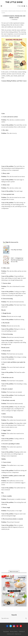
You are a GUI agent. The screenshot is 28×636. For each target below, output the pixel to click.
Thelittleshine (14, 19)
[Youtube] (24, 6)
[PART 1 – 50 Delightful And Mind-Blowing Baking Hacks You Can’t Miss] (6, 259)
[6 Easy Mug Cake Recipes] (6, 249)
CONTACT (22, 631)
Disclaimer (6, 631)
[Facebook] (7, 626)
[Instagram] (21, 6)
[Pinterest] (22, 6)
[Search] (26, 6)
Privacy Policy (14, 631)
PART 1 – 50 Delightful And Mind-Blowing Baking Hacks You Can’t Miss (17, 260)
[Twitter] (19, 6)
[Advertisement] (14, 97)
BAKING (6, 11)
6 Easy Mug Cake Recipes (16, 249)
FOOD (2, 11)
